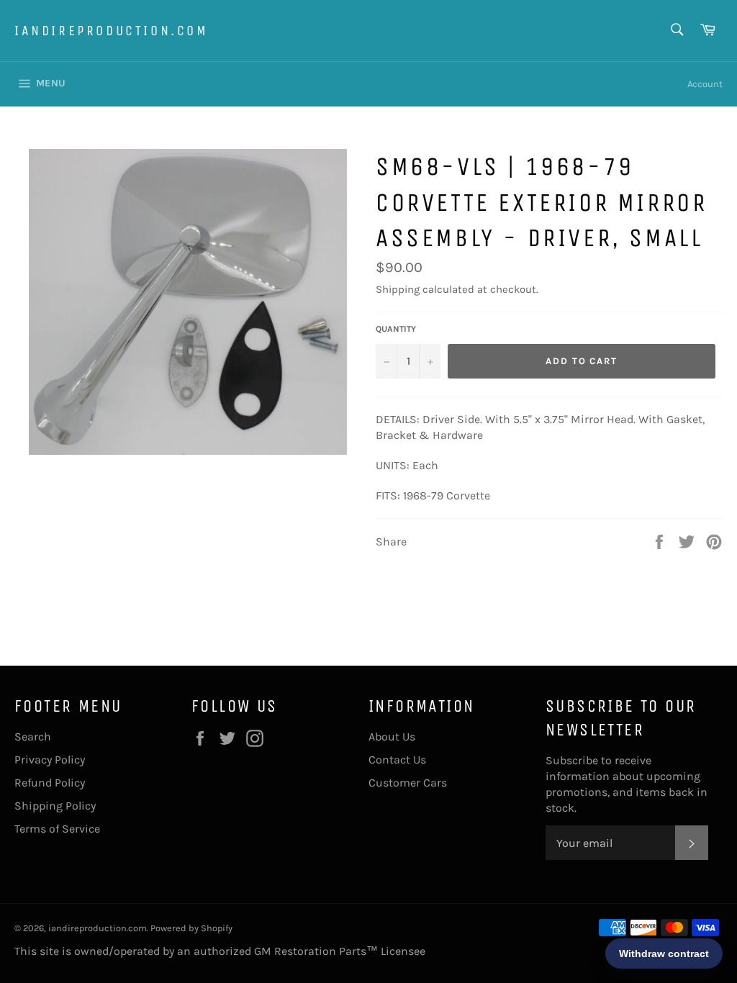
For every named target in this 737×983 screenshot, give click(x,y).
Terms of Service (57, 828)
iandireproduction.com (111, 30)
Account (705, 83)
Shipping (398, 289)
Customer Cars (407, 782)
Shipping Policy (55, 805)
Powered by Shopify (191, 928)
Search (32, 736)
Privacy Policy (49, 759)
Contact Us (397, 759)
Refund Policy (49, 782)
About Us (391, 736)
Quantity (396, 329)
